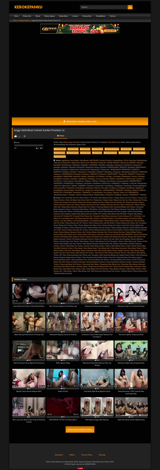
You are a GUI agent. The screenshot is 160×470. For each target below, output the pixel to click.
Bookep (84, 176)
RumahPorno (79, 190)
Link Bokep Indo (67, 218)
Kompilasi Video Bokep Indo (83, 216)
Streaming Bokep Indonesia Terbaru (119, 262)
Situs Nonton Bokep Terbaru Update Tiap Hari (113, 250)
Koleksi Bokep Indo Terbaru (63, 211)
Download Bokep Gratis (105, 207)
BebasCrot (58, 163)
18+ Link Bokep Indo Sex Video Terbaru (75, 198)
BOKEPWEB (68, 176)
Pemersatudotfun (60, 188)
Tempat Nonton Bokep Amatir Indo (100, 266)
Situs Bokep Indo (104, 248)
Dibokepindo (126, 176)
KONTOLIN (106, 183)
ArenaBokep (84, 160)
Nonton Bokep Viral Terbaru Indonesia (90, 234)
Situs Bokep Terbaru (135, 248)
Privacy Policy (86, 455)
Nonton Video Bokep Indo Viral (65, 243)
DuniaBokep (58, 179)
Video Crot (123, 192)
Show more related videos (80, 429)
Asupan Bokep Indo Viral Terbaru (125, 198)
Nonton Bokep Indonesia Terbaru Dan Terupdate (106, 230)
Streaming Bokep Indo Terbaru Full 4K (123, 259)
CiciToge (109, 176)
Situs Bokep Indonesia (118, 248)
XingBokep (118, 195)
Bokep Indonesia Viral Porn (90, 204)
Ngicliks (74, 185)
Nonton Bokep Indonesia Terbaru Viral (72, 232)
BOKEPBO (93, 165)
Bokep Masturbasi (113, 149)
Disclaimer (59, 455)
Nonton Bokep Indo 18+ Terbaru (77, 223)
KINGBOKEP (58, 183)
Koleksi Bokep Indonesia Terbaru (85, 211)
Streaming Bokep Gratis (62, 259)
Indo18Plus (120, 179)
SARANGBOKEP (109, 190)
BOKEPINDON (116, 169)
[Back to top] (153, 463)
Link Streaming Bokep (80, 221)
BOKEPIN (123, 167)
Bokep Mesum (60, 156)
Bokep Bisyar (60, 153)
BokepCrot (128, 165)
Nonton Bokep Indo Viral (78, 227)
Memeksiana (142, 183)
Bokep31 (140, 163)
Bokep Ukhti (127, 149)
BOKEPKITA (58, 172)
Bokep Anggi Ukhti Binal (71, 142)
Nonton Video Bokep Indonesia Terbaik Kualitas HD (94, 243)
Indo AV (105, 179)
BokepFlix (64, 167)
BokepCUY (137, 165)
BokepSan (116, 172)
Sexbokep (127, 190)
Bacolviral (133, 160)
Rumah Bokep (69, 190)
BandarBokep (142, 160)
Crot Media (117, 176)
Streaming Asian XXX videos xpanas (129, 257)
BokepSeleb (126, 172)
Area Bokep (75, 160)
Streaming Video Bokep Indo (110, 264)
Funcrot (99, 179)
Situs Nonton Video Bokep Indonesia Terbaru (110, 253)
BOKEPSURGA (68, 174)
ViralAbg (71, 195)
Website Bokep (99, 195)
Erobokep (74, 179)
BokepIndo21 (95, 169)
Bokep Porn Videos (132, 204)
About (61, 136)
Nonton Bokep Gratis (111, 221)
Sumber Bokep (82, 266)
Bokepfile (57, 167)
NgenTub (58, 185)
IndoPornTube (130, 179)
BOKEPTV (131, 174)
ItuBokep (102, 181)
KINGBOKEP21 (69, 183)
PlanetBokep (80, 188)
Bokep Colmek (24, 20)
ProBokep (113, 188)
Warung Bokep (88, 195)
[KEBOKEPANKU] (28, 7)
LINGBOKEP (115, 183)
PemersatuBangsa (139, 185)
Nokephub (90, 185)
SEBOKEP (119, 190)
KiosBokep (79, 183)
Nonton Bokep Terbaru (134, 232)
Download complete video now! (81, 121)
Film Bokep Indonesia (118, 209)
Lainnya (75, 16)
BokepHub (89, 167)
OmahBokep (109, 185)
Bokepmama (82, 172)
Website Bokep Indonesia (63, 273)
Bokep (38, 16)
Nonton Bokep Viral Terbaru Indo (65, 234)
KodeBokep (97, 183)
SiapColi (135, 190)
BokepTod (102, 174)
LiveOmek (133, 183)
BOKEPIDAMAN (113, 167)
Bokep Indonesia (111, 153)
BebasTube (76, 163)
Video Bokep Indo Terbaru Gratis (74, 269)
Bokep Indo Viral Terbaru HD (115, 202)
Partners (113, 16)
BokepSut (77, 174)
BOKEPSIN (143, 172)
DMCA (72, 455)
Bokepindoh (105, 169)
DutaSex (66, 179)
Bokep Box (102, 163)
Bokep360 (57, 165)
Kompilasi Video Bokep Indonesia (105, 216)
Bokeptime (86, 174)
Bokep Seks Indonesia (69, 207)
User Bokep (108, 192)
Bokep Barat (63, 16)
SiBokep (142, 190)
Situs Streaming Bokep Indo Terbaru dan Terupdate (80, 255)
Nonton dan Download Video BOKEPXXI (119, 234)
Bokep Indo (27, 16)
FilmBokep (91, 179)
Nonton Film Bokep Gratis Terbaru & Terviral (70, 237)
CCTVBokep (100, 176)
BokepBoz (102, 165)
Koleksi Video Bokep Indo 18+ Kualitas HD (86, 214)
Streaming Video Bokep (91, 264)
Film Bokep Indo (104, 209)
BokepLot (66, 172)
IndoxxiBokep (79, 181)
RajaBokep (139, 188)
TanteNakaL (77, 192)
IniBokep (88, 181)
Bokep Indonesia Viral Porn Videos (113, 204)
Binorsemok (85, 163)
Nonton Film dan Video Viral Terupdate (116, 239)
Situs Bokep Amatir (90, 248)
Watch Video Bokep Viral (81, 271)
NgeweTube (66, 185)
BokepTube (123, 174)
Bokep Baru (98, 200)
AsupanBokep (118, 160)
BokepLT (74, 172)
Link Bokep (137, 216)
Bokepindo (65, 169)
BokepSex (134, 172)
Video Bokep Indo (114, 142)
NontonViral (99, 185)
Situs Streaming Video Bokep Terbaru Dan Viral (99, 257)
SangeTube (98, 190)
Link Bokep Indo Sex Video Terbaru (87, 218)
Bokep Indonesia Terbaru (135, 202)
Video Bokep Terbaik (134, 269)
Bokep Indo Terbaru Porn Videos (66, 202)
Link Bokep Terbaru (107, 218)
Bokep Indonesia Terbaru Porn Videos (67, 204)
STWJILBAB (67, 192)
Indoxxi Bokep (68, 181)
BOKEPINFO (126, 169)
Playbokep (89, 188)
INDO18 (112, 179)
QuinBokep (130, 188)
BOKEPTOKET (113, 174)
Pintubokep (71, 188)
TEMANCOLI (86, 192)
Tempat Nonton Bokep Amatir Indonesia (127, 266)
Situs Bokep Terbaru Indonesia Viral (84, 250)
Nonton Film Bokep (140, 234)
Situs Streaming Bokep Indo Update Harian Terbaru (117, 255)
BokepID (103, 167)
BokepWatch (58, 176)
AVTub (126, 160)
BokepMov (92, 172)
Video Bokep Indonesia (117, 269)
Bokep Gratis (108, 200)
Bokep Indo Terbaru (140, 200)
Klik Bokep (87, 183)
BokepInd (57, 169)
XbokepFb (109, 195)
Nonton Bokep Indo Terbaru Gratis (65, 225)
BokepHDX (81, 167)
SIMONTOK (58, 192)
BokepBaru (85, 165)
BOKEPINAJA (140, 167)
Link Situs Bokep (66, 221)
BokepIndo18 (85, 169)
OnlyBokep (118, 185)
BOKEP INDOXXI (113, 163)
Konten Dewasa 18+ (125, 216)
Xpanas (125, 195)
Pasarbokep (127, 185)
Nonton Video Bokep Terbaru (94, 246)
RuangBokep (100, 16)
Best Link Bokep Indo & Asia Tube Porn (79, 200)
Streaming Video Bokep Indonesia (133, 264)
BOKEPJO (135, 169)
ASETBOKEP (94, 160)
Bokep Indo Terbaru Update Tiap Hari (91, 202)
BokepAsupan (67, 165)
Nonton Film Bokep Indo (94, 237)
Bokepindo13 (74, 169)
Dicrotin (134, 176)
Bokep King (125, 163)
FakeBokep (82, 179)
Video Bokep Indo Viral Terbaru (97, 269)
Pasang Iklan (87, 16)
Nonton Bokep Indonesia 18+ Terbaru (75, 230)
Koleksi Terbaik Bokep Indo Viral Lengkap (112, 211)
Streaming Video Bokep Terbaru (65, 266)
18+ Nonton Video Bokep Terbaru (101, 198)
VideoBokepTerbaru (60, 195)
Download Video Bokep (80, 209)
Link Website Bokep (96, 221)
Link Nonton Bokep (121, 218)
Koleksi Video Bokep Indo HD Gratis (114, 214)
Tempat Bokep (97, 192)
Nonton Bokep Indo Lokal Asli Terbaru (102, 223)
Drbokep (141, 176)
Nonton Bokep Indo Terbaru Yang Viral (115, 225)
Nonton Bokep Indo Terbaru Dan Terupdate (131, 223)
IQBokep (95, 181)
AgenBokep (66, 160)
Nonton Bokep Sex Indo (116, 232)
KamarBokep (111, 181)
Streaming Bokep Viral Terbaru (70, 264)
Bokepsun (58, 174)
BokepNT (100, 172)
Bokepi (96, 167)
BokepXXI (76, 176)
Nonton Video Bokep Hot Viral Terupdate (104, 241)
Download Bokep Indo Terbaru (124, 207)
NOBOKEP (82, 185)
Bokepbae (76, 165)
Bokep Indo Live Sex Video (123, 200)
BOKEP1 (133, 163)
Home (16, 16)
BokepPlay (108, 172)
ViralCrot (79, 195)
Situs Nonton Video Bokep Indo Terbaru (80, 253)
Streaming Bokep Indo (79, 259)
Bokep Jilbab (98, 149)
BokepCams (119, 165)
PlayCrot (97, 188)
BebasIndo (67, 163)
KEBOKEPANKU (135, 181)
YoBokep (143, 195)
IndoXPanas (58, 181)
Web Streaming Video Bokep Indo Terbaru (105, 271)
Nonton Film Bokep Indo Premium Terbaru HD (120, 237)
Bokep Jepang (50, 16)
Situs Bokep (78, 248)
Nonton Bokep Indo (126, 221)
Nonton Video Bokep (81, 241)
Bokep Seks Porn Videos (86, 207)
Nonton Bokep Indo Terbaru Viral (90, 225)
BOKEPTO (94, 174)
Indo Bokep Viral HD (134, 209)
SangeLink (89, 190)
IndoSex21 (140, 179)
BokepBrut (110, 165)
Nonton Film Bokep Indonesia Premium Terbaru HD (84, 239)
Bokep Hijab (74, 149)
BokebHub (94, 163)
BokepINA (131, 167)
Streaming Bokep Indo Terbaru (98, 259)
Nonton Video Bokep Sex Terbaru (71, 246)
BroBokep (91, 176)
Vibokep (116, 192)
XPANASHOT (134, 195)
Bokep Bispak (139, 149)
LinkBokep (124, 183)
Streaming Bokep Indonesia (95, 262)
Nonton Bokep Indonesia (120, 227)
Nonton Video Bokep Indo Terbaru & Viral (133, 241)
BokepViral (140, 174)
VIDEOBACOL (133, 192)
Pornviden (105, 188)
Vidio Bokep (68, 271)
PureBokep (121, 188)
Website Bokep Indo (140, 271)
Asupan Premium (106, 160)
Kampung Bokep (123, 181)
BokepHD (72, 167)
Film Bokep (93, 209)
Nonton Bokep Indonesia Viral (97, 232)
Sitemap (102, 455)
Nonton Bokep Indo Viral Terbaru (99, 227)
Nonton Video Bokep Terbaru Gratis (118, 246)
